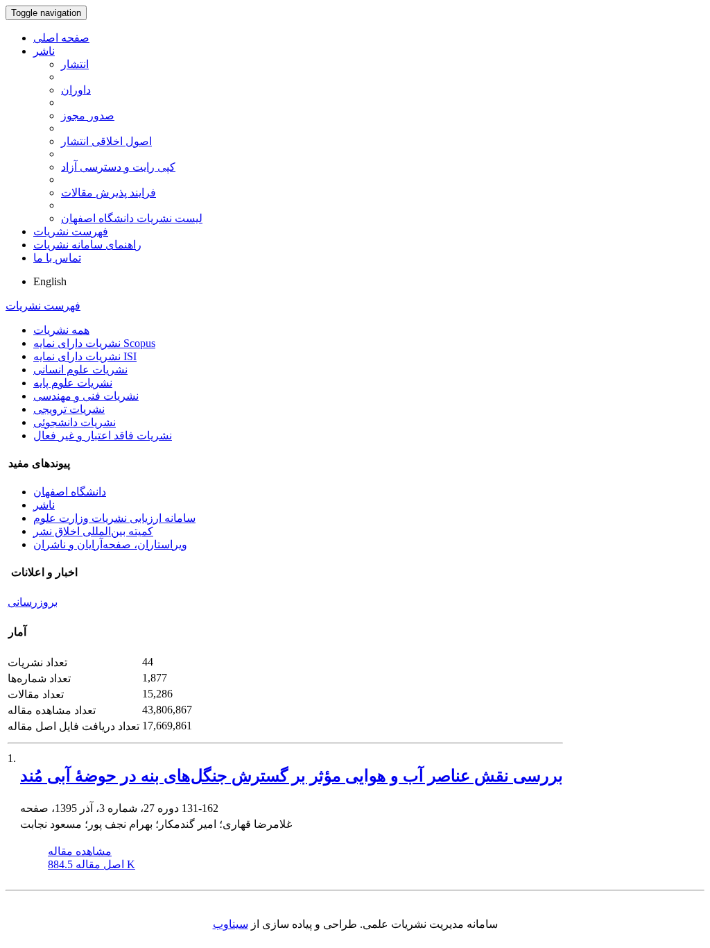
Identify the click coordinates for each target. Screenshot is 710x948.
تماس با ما (57, 258)
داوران (76, 90)
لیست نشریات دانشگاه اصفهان (131, 218)
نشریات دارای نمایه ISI (85, 356)
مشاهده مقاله (80, 851)
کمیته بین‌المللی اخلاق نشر (93, 531)
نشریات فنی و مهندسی (86, 396)
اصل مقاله (91, 864)
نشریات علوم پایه (72, 383)
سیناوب (230, 924)
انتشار (75, 64)
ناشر (44, 51)
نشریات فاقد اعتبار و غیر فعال (102, 435)
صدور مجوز (87, 115)
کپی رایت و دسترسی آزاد (118, 167)
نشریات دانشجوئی (74, 422)
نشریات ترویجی (69, 409)
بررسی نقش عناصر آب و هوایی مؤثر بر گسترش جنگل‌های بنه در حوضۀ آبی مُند (291, 776)
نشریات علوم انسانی (80, 369)
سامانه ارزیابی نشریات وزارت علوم (114, 518)
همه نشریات (61, 330)
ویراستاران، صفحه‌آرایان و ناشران (110, 544)
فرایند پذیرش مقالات (108, 192)
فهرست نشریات (70, 231)
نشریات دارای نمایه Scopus (94, 343)
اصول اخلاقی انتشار (106, 141)
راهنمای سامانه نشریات (87, 245)
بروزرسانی (33, 602)
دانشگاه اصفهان (69, 492)
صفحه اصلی (61, 38)
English (50, 281)
